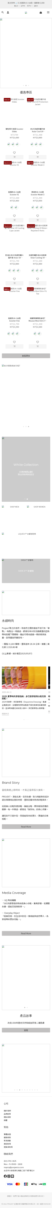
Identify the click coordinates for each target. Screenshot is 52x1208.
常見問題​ (7, 1140)
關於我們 (7, 1110)
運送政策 (7, 1143)
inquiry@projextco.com (14, 1167)
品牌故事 (7, 1114)
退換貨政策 (8, 1147)
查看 (26, 1030)
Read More (26, 826)
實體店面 (7, 1134)
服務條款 (7, 1137)
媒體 (5, 1120)
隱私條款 (7, 1117)
